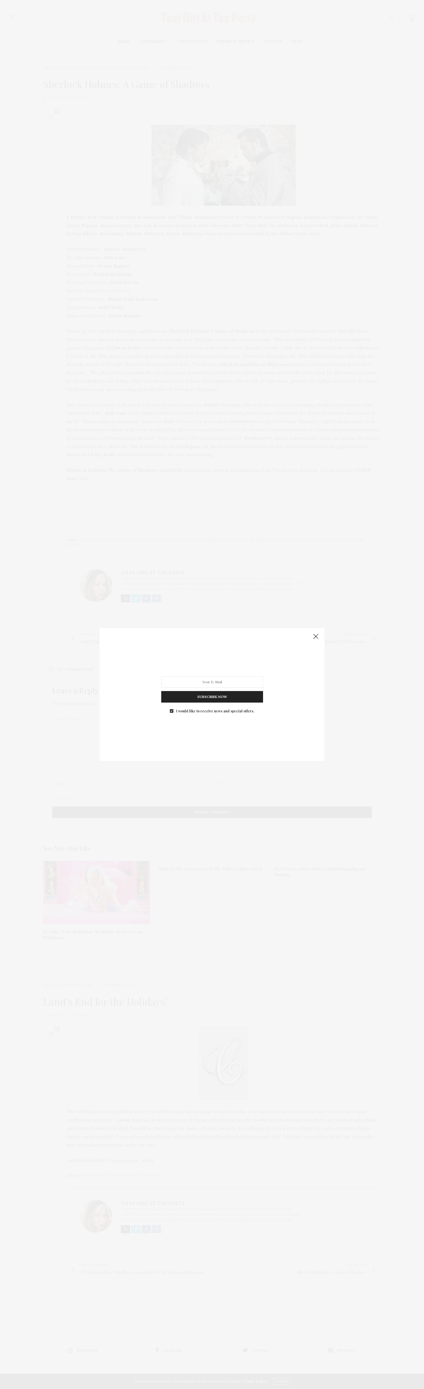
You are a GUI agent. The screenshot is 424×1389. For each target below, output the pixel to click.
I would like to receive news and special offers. (215, 711)
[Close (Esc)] (316, 637)
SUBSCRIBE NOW (212, 696)
